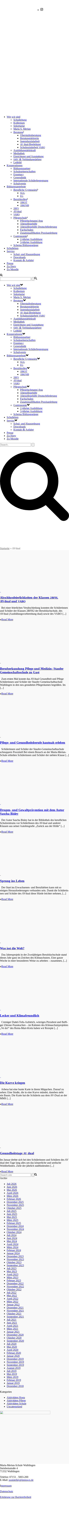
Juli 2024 (11, 1235)
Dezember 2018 (15, 1386)
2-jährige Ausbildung (31, 239)
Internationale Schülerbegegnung (30, 180)
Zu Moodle (13, 269)
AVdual (17, 211)
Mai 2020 (12, 1346)
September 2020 (15, 1340)
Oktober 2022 (14, 1289)
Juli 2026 (11, 1183)
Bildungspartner (21, 168)
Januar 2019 (13, 1383)
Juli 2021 (11, 1319)
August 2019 (13, 1368)
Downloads (19, 257)
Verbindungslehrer (27, 159)
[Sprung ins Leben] (0, 874)
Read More (7, 619)
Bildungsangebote (16, 186)
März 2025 (12, 1220)
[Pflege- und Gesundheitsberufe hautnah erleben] (0, 736)
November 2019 (15, 1362)
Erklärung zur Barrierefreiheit (15, 1497)
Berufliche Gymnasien (25, 189)
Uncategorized (14, 1406)
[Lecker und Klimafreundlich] (0, 1009)
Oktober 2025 (14, 1208)
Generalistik (19, 177)
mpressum (6, 1485)
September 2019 (15, 1365)
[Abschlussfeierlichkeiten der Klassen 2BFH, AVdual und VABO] (0, 591)
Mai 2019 (12, 1374)
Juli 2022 (11, 1292)
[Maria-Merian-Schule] (34, 74)
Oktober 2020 (14, 1337)
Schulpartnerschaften (24, 171)
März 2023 (12, 1277)
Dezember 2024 (15, 1226)
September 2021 (15, 1316)
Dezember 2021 (15, 1307)
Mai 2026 (12, 1189)
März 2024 (12, 1247)
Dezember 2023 (15, 1256)
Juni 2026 (12, 1186)
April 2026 (12, 1192)
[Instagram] (41, 9)
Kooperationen (14, 165)
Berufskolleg (20, 199)
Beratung (18, 132)
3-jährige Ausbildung (31, 242)
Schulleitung (20, 119)
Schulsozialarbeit (32, 147)
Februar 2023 (14, 1280)
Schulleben (12, 248)
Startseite (5, 548)
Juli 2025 (11, 1211)
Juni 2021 (12, 1322)
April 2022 (12, 1298)
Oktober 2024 (14, 1232)
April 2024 (12, 1244)
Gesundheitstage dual (17, 1153)
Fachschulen (26, 229)
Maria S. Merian (22, 128)
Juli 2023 (11, 1268)
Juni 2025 (12, 1214)
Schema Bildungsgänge (25, 245)
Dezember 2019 (15, 1358)
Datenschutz (6, 1491)
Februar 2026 (14, 1199)
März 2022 (12, 1301)
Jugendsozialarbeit (30, 141)
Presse (10, 263)
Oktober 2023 (14, 1262)
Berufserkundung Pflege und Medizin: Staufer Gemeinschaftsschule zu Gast (31, 670)
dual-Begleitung (30, 144)
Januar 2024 (13, 1253)
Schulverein (19, 183)
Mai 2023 (12, 1271)
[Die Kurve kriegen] (0, 1076)
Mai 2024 (12, 1241)
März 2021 (12, 1328)
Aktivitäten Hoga (16, 1397)
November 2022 (15, 1286)
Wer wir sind (13, 116)
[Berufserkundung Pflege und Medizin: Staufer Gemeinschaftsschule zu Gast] (0, 662)
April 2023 (12, 1274)
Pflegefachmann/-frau (31, 220)
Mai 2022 (12, 1295)
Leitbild (17, 162)
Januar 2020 (13, 1355)
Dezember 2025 (15, 1202)
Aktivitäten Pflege (16, 1400)
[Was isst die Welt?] (0, 941)
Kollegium (19, 122)
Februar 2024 (14, 1250)
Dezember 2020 (15, 1334)
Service (11, 251)
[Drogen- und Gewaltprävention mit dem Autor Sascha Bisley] (0, 803)
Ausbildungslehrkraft (24, 150)
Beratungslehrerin (29, 138)
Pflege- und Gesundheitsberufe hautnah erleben (32, 742)
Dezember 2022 (15, 1283)
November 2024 (15, 1229)
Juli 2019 (11, 1371)
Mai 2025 (12, 1217)
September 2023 (15, 1265)
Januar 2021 (13, 1331)
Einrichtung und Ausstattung (28, 156)
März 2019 (12, 1377)
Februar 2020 (14, 1352)
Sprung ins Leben (12, 881)
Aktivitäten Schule (16, 1403)
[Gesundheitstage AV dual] (0, 1146)
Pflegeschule (20, 217)
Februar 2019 (14, 1380)
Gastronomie (20, 236)
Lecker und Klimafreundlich (19, 1015)
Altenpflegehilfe (28, 223)
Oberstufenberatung (30, 135)
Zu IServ (11, 266)
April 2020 (12, 1349)
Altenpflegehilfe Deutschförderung (38, 226)
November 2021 (15, 1310)
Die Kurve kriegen (12, 1083)
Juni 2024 (12, 1238)
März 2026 (12, 1196)
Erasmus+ (18, 174)
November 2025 (15, 1205)
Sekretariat (19, 125)
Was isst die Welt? (12, 948)
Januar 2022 (13, 1304)
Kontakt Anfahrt (23, 260)
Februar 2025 (14, 1223)
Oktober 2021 (14, 1313)
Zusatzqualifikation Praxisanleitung (38, 232)
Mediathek (19, 153)
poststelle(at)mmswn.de (21, 1480)
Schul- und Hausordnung (26, 254)
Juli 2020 (11, 1343)
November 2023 (15, 1259)
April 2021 (12, 1325)
